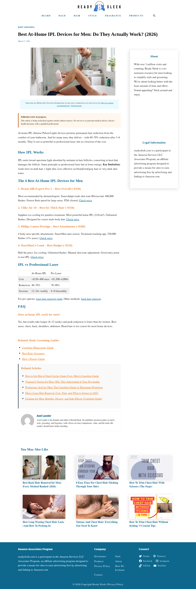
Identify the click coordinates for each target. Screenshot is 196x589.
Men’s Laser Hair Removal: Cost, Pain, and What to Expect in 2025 (61, 393)
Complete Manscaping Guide (38, 347)
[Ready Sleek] (99, 6)
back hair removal (91, 299)
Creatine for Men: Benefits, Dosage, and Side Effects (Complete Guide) (63, 398)
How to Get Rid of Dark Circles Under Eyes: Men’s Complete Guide (62, 376)
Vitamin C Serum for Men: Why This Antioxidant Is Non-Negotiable (62, 381)
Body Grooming (26, 27)
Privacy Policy (115, 584)
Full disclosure (76, 105)
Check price (85, 200)
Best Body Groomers (33, 353)
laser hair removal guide (49, 299)
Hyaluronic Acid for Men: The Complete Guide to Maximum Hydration (64, 387)
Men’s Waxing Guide (33, 359)
